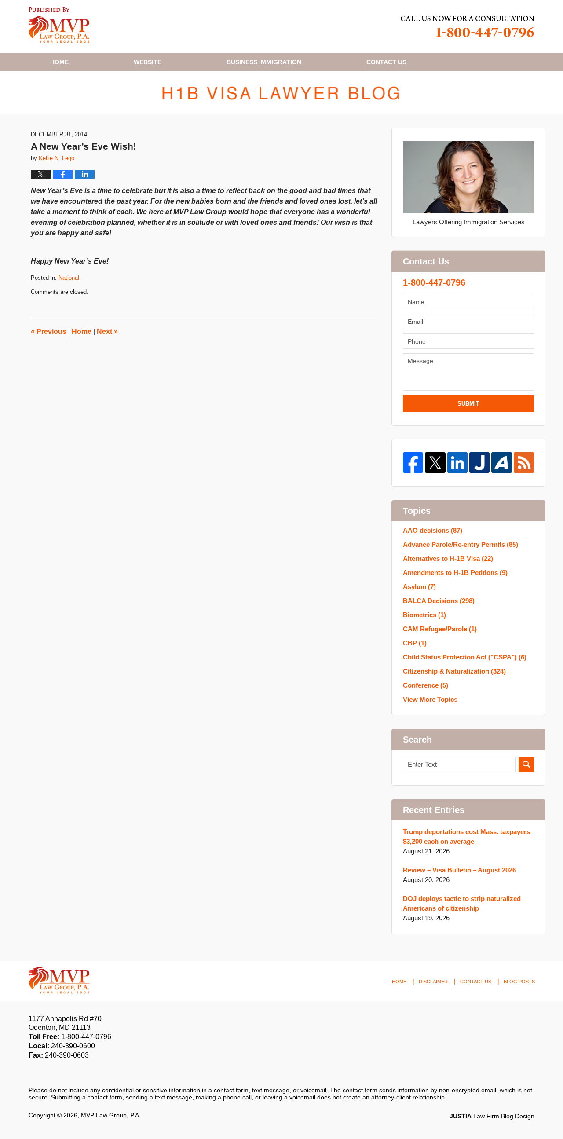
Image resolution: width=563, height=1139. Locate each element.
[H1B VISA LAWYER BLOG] (281, 92)
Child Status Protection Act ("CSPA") (464, 657)
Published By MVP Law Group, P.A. (467, 26)
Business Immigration (264, 62)
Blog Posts (519, 981)
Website (147, 62)
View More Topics (430, 699)
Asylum (419, 586)
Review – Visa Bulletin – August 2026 (459, 870)
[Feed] (524, 462)
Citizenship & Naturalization (454, 671)
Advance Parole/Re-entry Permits (460, 544)
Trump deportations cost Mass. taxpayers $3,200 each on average (466, 836)
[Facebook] (413, 462)
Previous (48, 331)
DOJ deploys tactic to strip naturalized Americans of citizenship (462, 903)
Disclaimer (433, 981)
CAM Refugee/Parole (440, 629)
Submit (468, 403)
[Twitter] (435, 462)
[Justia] (479, 462)
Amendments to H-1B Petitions (455, 572)
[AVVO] (501, 462)
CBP (415, 643)
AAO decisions (432, 530)
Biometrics (424, 615)
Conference (425, 685)
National (68, 278)
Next (107, 331)
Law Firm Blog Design (492, 1116)
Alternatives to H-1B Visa (448, 558)
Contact (386, 62)
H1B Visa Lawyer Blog (59, 25)
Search (526, 764)
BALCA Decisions (439, 600)
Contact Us (475, 981)
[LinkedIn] (457, 462)
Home (59, 62)
